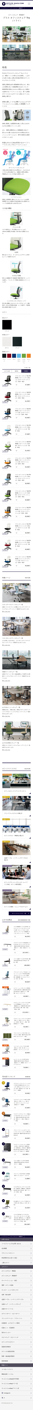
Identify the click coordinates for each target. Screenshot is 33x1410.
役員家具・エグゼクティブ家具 (11, 1323)
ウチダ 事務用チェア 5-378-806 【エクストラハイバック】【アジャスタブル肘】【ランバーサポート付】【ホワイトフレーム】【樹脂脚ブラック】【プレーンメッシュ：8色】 (22, 930)
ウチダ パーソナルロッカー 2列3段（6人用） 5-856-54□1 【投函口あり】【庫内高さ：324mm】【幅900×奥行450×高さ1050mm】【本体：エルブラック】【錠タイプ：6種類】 (22, 1148)
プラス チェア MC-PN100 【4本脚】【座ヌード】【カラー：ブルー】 (22, 1174)
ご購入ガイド (5, 1262)
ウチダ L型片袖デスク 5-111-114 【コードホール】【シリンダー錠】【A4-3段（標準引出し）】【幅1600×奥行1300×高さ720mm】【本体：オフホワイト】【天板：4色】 (22, 1218)
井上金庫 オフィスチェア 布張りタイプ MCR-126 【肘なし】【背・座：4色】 (22, 1203)
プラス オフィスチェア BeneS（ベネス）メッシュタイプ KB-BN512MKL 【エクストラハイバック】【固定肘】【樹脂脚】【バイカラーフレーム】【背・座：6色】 (22, 975)
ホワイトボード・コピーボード (11, 1313)
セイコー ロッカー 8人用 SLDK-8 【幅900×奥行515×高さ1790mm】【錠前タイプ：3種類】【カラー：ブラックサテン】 (22, 1062)
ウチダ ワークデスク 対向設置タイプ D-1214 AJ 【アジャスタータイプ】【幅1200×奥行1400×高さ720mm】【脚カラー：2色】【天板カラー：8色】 (22, 946)
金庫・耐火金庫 (6, 1294)
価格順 (16, 371)
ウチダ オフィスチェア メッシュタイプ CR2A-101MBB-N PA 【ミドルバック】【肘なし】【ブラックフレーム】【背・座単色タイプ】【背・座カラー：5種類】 (22, 1087)
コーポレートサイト (7, 1369)
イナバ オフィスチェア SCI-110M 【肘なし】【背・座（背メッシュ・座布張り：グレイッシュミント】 (22, 1048)
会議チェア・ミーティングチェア (11, 1304)
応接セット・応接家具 (8, 1327)
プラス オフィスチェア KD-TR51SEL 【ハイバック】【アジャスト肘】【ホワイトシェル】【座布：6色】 (23, 559)
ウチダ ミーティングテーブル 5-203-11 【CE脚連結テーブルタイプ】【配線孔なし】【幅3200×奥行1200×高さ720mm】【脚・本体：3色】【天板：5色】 (22, 1006)
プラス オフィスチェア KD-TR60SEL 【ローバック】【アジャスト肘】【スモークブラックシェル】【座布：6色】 (23, 411)
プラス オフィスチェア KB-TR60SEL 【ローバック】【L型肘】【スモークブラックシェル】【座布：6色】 (23, 395)
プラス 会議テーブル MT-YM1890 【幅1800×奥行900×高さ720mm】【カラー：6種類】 (21, 1162)
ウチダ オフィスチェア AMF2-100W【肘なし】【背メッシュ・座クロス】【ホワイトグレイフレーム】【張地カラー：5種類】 (22, 1102)
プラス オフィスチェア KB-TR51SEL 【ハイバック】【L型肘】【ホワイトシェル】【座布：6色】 (23, 543)
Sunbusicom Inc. (8, 1403)
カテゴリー (5, 1266)
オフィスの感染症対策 (8, 1351)
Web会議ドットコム (7, 1374)
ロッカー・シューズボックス (10, 1290)
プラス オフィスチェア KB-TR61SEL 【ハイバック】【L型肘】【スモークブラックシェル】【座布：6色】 (23, 493)
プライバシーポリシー (8, 1253)
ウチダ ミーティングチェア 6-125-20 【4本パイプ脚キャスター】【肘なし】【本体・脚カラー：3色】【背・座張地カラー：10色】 (22, 1021)
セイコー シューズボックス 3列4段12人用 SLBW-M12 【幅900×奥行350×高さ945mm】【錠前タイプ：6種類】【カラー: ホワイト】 (22, 991)
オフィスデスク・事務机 (9, 1271)
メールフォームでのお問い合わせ (11, 1243)
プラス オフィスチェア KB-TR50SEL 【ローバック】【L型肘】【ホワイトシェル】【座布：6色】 (23, 444)
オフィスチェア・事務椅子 (16, 8)
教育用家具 (5, 1361)
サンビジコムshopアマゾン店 (10, 1388)
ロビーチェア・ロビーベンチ (10, 1337)
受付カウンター (6, 1332)
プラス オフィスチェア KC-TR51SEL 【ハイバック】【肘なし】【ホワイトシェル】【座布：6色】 (23, 526)
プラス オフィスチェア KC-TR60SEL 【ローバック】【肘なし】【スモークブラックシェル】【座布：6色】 (23, 378)
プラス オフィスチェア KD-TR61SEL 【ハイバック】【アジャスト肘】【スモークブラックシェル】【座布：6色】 (23, 510)
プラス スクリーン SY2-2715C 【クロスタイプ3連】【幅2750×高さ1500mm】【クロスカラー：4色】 (22, 1034)
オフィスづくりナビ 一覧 (19, 913)
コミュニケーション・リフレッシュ (12, 1318)
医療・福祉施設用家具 (8, 1356)
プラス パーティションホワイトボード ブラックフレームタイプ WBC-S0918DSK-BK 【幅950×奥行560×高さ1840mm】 (22, 1133)
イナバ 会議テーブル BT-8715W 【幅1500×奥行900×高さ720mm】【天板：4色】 (22, 960)
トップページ (4, 8)
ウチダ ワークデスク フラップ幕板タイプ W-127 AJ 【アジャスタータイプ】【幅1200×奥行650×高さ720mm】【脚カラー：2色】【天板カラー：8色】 (22, 1117)
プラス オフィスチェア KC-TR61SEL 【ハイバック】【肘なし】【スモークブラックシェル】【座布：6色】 (23, 477)
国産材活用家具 (6, 1346)
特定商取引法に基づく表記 (9, 1258)
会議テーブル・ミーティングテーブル (12, 1299)
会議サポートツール (7, 1309)
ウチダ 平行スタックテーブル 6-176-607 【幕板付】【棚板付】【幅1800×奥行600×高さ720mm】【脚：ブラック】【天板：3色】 (22, 1189)
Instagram (6, 1393)
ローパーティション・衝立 (9, 1280)
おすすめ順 (7, 371)
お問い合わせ (5, 1239)
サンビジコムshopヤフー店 (10, 1383)
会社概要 (4, 1248)
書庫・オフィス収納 (7, 1285)
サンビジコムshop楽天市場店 (10, 1379)
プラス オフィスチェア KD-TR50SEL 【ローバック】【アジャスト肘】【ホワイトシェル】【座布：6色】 (23, 461)
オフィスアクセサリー (8, 1342)
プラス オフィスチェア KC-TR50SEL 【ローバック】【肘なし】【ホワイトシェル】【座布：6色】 (23, 428)
